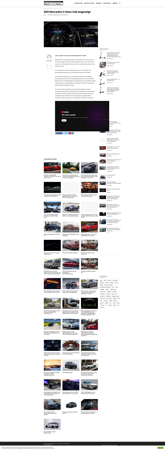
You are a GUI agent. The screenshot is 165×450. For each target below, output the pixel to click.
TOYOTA (102, 305)
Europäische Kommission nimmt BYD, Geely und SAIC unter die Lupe (88, 354)
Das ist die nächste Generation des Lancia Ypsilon (50, 413)
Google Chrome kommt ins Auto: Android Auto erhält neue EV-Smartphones (113, 197)
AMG (101, 280)
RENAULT (115, 300)
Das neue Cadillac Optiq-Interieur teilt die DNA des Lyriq (51, 216)
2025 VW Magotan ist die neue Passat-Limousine (88, 393)
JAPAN (112, 294)
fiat (113, 287)
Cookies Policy (42, 448)
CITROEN (111, 282)
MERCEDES (108, 296)
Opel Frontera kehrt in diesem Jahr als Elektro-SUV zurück (52, 291)
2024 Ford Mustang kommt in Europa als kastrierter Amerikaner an (52, 312)
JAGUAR (108, 294)
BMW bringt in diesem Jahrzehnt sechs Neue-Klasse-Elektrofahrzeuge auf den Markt (89, 333)
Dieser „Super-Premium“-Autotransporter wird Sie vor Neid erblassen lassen (113, 206)
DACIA (116, 282)
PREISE (111, 300)
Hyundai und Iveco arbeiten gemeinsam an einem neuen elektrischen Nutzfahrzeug (70, 312)
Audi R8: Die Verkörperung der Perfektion (70, 235)
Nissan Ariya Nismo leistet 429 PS (69, 412)
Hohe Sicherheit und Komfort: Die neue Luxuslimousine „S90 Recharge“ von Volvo (89, 176)
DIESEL (101, 285)
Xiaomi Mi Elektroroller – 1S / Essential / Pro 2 (113, 80)
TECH (114, 303)
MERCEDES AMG (115, 296)
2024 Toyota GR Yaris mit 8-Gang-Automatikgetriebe (70, 291)
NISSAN (114, 298)
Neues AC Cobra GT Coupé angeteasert (51, 253)
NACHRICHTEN (78, 3)
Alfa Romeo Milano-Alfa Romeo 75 (87, 253)
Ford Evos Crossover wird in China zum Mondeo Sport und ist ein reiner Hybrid (70, 176)
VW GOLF (102, 307)
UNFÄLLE (110, 305)
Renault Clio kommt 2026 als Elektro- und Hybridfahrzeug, (70, 215)
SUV (110, 303)
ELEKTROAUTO (107, 3)
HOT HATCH (102, 291)
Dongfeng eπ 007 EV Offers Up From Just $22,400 (70, 353)
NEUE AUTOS (103, 298)
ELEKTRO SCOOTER (89, 3)
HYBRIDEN (109, 291)
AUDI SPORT (115, 280)
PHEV (101, 300)
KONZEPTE (102, 296)
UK (106, 305)
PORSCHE (106, 300)
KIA (107, 232)
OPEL (119, 298)
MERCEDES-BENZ (59, 14)
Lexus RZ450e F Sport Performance (50, 432)
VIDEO (114, 305)
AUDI (105, 280)
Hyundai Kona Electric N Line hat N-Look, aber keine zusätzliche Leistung (89, 374)
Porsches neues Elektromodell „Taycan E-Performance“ (52, 195)
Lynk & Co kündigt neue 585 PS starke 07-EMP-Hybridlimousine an (52, 374)
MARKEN (115, 3)
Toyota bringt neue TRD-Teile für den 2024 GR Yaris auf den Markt (89, 216)
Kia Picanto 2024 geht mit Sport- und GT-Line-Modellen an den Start (114, 230)
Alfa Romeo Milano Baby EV (70, 253)
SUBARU (106, 303)
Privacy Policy (51, 448)
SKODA (101, 303)
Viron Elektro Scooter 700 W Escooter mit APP (113, 63)
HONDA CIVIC (113, 289)
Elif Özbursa (49, 60)
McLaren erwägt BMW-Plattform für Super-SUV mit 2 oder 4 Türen (52, 176)
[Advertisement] (75, 145)
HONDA (107, 289)
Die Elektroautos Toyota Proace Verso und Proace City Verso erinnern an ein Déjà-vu (52, 273)
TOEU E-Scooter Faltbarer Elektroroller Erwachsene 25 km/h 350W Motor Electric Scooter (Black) (113, 89)
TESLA (118, 303)
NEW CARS (109, 298)
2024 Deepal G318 (67, 372)
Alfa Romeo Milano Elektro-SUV (88, 272)
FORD (116, 287)
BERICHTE (102, 282)
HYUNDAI (108, 192)
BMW (107, 282)
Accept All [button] (160, 447)
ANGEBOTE (99, 3)
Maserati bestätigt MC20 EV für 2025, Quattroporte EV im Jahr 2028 (52, 333)
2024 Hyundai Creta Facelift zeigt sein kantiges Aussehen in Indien (52, 354)
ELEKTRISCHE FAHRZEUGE (105, 287)
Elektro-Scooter (110, 58)
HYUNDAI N (102, 294)
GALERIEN (102, 289)
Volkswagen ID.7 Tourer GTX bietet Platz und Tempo (88, 235)
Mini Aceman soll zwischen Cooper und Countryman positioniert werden (88, 292)
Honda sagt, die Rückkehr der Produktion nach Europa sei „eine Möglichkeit (52, 394)
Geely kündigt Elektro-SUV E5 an (52, 235)
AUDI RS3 (109, 280)
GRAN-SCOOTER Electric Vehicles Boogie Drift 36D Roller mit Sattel (113, 72)
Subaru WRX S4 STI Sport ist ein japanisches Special (88, 412)
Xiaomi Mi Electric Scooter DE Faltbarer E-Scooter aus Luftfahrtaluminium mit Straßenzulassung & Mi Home (114, 54)
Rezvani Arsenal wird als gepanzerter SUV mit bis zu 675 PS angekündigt (70, 196)
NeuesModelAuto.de (48, 444)
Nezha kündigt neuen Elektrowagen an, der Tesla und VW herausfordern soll (70, 333)
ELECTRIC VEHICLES (108, 285)
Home (45, 8)
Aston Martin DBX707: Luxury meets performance (89, 195)
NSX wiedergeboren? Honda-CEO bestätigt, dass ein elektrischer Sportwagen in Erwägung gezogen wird (89, 312)
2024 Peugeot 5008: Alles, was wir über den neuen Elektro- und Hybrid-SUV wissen (114, 221)
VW (118, 305)
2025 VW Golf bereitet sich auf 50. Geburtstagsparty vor (114, 213)
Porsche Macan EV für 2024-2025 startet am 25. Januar (70, 393)
